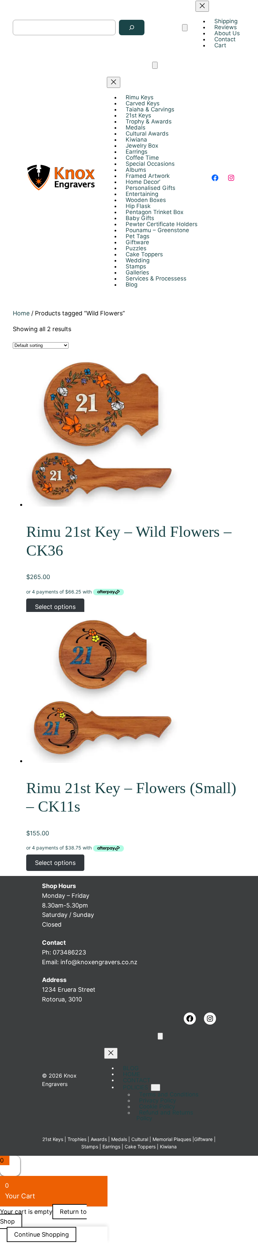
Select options (55, 606)
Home (21, 313)
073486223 (69, 952)
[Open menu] (184, 27)
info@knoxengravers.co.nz (98, 962)
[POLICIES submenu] (155, 1087)
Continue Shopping (41, 1234)
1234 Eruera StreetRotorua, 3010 (68, 989)
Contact (54, 942)
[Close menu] (202, 6)
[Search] (131, 28)
